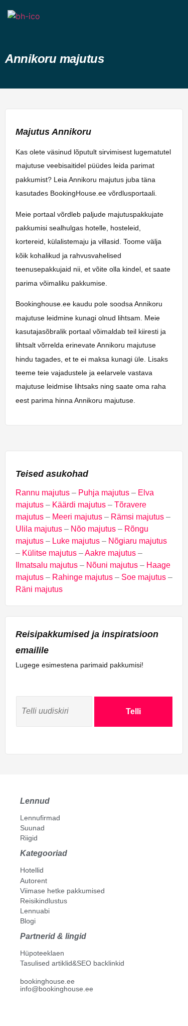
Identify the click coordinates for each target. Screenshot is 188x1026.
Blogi (28, 921)
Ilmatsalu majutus (47, 565)
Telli (133, 711)
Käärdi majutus (79, 504)
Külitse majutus (49, 553)
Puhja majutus (103, 492)
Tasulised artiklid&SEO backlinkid (72, 963)
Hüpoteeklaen (42, 953)
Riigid (29, 838)
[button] (17, 34)
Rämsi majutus (137, 516)
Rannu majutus (43, 492)
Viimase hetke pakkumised (62, 891)
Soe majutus (143, 577)
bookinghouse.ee (47, 981)
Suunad (32, 828)
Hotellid (32, 870)
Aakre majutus (110, 553)
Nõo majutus (93, 529)
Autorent (33, 881)
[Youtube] (35, 1011)
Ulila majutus (39, 529)
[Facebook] (24, 1011)
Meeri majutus (77, 516)
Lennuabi (35, 911)
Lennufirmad (40, 818)
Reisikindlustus (43, 901)
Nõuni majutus (112, 565)
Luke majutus (76, 541)
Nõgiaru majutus (137, 541)
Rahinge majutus (82, 577)
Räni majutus (39, 589)
